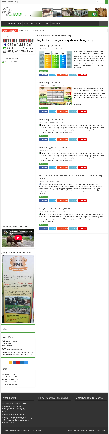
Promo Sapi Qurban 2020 (51, 82)
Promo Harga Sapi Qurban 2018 (54, 147)
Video (47, 23)
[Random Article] (106, 23)
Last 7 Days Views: (7, 382)
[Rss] (86, 2)
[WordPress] (92, 2)
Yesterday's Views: (8, 377)
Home (38, 36)
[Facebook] (88, 2)
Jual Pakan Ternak (36, 23)
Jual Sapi (26, 23)
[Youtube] (90, 2)
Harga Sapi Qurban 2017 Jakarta (54, 208)
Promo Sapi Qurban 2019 (51, 119)
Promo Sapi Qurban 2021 (26, 30)
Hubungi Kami (56, 23)
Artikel (19, 23)
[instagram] (94, 2)
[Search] (106, 2)
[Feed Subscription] (107, 40)
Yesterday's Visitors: (8, 379)
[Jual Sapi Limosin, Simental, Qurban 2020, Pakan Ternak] (54, 12)
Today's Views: (6, 372)
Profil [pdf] (11, 23)
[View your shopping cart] (101, 23)
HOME (4, 23)
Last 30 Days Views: (8, 384)
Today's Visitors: (7, 374)
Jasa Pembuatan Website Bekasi (97, 430)
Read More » (43, 71)
